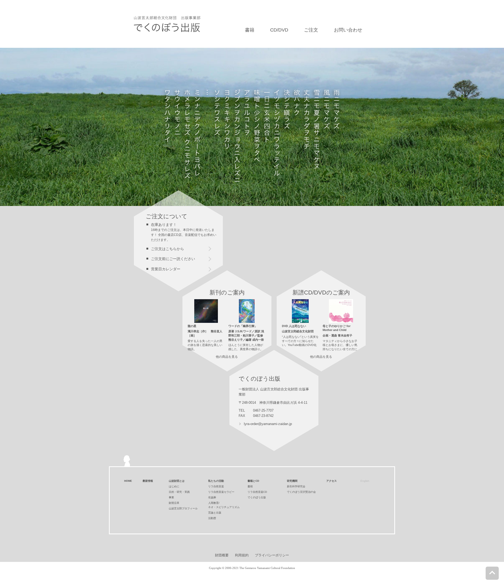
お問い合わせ (348, 30)
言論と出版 (214, 512)
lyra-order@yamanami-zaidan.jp (268, 424)
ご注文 (311, 30)
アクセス (331, 480)
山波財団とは (177, 480)
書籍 (249, 30)
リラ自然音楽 (216, 486)
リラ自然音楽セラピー (221, 491)
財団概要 (222, 555)
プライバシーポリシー (272, 555)
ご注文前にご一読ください (173, 259)
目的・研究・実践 (179, 491)
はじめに (174, 486)
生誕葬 (212, 497)
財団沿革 (174, 502)
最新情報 (148, 480)
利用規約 (242, 555)
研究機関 (292, 480)
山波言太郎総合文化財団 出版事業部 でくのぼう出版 (167, 24)
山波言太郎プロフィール (183, 508)
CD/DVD (279, 30)
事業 (171, 497)
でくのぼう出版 (257, 497)
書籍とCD (253, 480)
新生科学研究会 (296, 486)
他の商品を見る (227, 357)
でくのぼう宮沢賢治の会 (301, 491)
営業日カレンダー (165, 269)
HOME (128, 480)
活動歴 (212, 518)
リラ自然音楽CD (257, 491)
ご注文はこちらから (167, 249)
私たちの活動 (216, 480)
